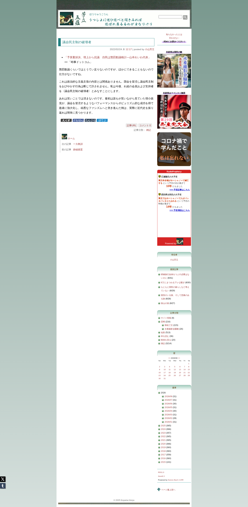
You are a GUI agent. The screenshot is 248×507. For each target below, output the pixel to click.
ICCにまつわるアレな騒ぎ (173, 282)
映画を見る (166, 340)
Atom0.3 (161, 476)
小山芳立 (149, 49)
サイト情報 (166, 318)
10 (165, 369)
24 (165, 375)
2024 (163, 429)
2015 (163, 462)
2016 (163, 458)
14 (185, 369)
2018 (163, 451)
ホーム (71, 138)
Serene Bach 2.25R (175, 480)
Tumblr (2, 485)
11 (170, 369)
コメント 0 (145, 125)
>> (179, 358)
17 (165, 372)
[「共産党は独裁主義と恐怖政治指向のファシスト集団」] (174, 128)
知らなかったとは (174, 36)
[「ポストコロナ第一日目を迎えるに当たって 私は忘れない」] (174, 165)
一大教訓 (78, 144)
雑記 (148, 130)
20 (180, 372)
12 (175, 369)
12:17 (129, 49)
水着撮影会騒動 (172, 329)
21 (185, 372)
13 (180, 369)
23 (160, 375)
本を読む (165, 336)
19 (175, 372)
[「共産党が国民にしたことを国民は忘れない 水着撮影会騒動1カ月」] (174, 87)
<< (169, 358)
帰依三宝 (169, 325)
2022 (163, 436)
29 (189, 375)
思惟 (163, 322)
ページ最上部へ (168, 490)
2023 (163, 433)
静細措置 (78, 149)
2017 (163, 454)
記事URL (131, 125)
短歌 (163, 332)
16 (160, 372)
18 (170, 372)
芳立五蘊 (70, 16)
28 (185, 375)
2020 (163, 444)
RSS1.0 (161, 472)
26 (175, 375)
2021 (163, 440)
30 (160, 378)
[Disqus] (106, 200)
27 (180, 375)
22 (189, 372)
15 (189, 369)
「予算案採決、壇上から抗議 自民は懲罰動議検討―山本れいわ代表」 (107, 57)
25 (170, 375)
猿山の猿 (165, 303)
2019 (163, 447)
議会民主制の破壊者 (76, 42)
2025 (163, 425)
